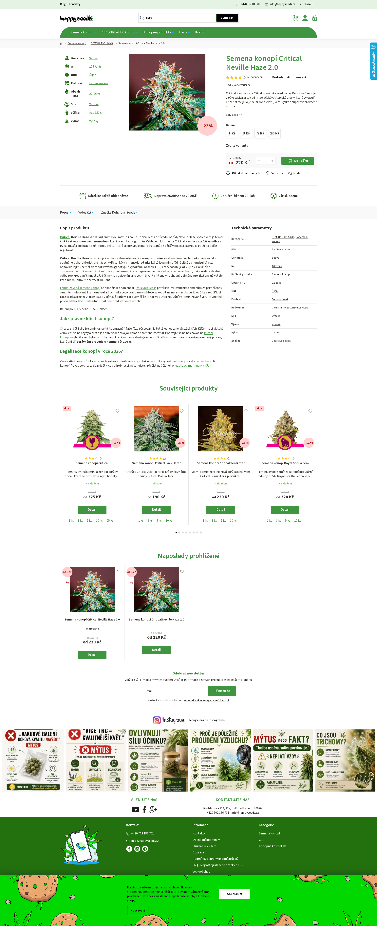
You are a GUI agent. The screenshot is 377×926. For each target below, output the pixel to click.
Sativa (93, 58)
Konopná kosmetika (272, 846)
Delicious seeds (281, 341)
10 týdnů (95, 66)
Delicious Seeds (146, 288)
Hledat (227, 18)
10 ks (99, 520)
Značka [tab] (118, 212)
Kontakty (74, 4)
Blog (63, 4)
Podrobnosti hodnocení (289, 77)
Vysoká (94, 104)
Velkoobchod (201, 871)
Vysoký (93, 121)
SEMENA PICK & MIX (283, 237)
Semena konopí (281, 274)
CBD (262, 840)
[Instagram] (137, 849)
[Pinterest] (146, 850)
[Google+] (153, 809)
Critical (65, 237)
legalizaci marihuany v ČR (191, 365)
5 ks (89, 520)
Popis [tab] (64, 212)
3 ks (80, 520)
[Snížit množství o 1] (259, 161)
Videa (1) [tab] (84, 212)
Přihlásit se (222, 691)
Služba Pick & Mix (204, 846)
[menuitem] (83, 32)
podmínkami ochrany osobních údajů (206, 700)
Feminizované (98, 83)
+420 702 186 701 (251, 4)
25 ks (110, 520)
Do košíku (301, 161)
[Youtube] (135, 809)
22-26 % (94, 94)
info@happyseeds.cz (282, 4)
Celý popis (232, 115)
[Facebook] (144, 809)
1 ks (71, 520)
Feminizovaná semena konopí (80, 288)
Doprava (198, 852)
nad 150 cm (96, 113)
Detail (92, 509)
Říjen (92, 75)
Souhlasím (234, 894)
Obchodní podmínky (206, 840)
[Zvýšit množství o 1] (272, 161)
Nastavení (137, 910)
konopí (104, 318)
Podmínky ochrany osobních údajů (215, 859)
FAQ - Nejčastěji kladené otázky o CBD (218, 865)
